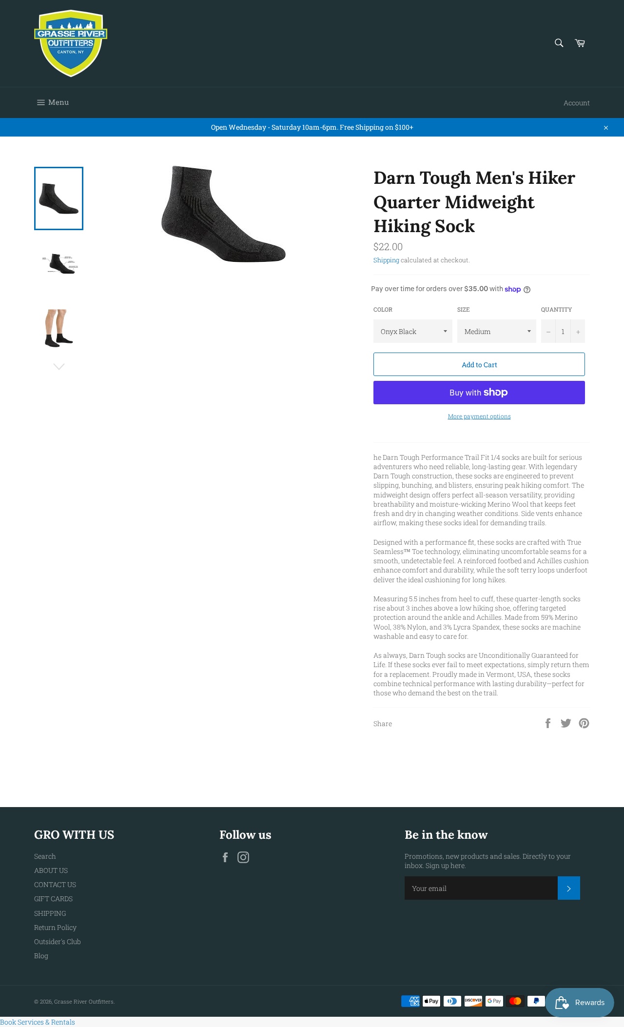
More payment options (479, 416)
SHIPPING (50, 913)
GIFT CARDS (53, 898)
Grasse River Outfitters (84, 1001)
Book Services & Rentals (37, 1022)
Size (463, 309)
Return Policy (55, 927)
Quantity (556, 309)
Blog (41, 955)
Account (577, 102)
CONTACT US (55, 884)
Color (382, 309)
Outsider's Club (57, 941)
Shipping (386, 260)
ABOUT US (51, 870)
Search (45, 856)
